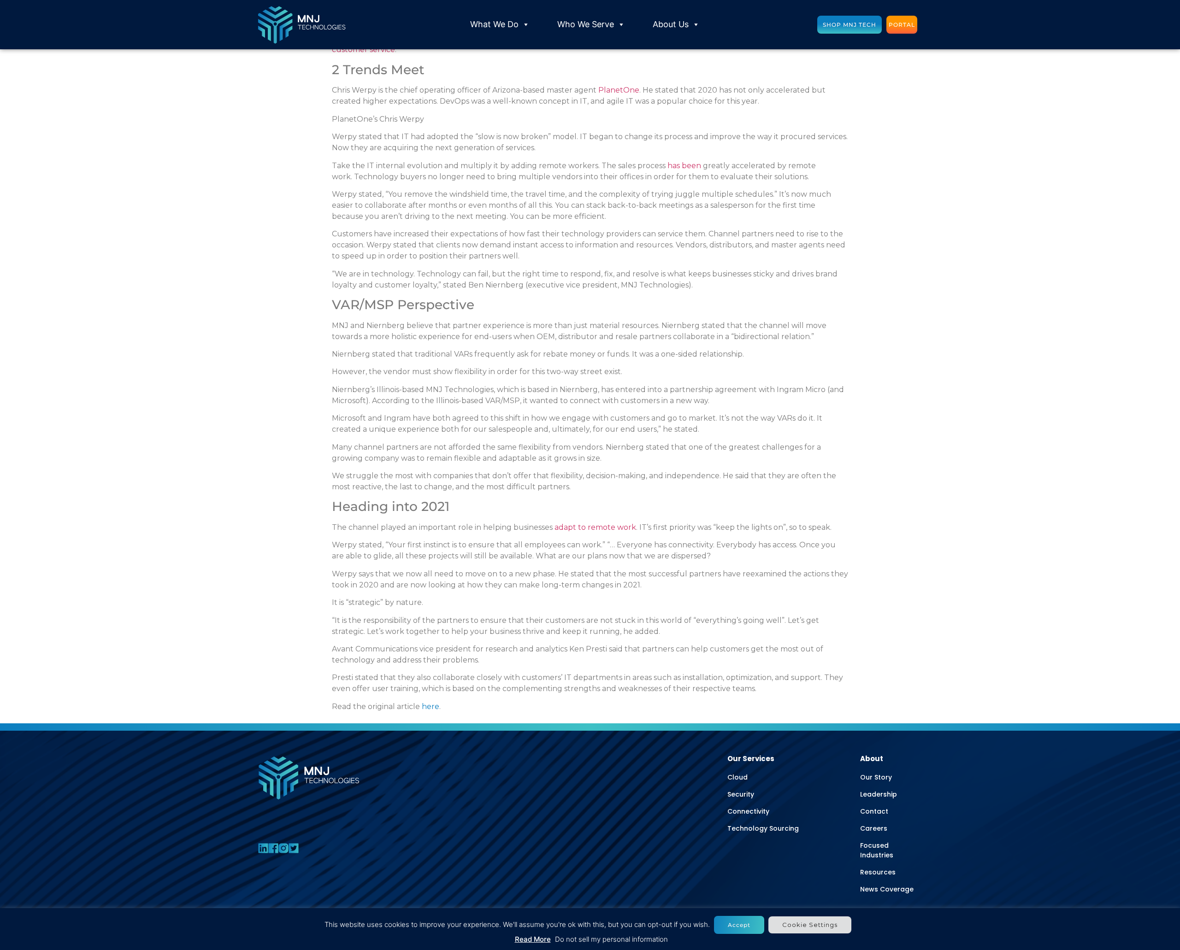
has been (684, 165)
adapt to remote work (595, 527)
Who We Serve (585, 24)
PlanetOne (618, 90)
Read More (533, 939)
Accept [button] (739, 924)
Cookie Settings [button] (810, 924)
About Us (671, 24)
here (430, 706)
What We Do (494, 24)
